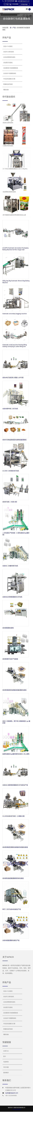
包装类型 (6, 1062)
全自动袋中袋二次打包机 (10, 408)
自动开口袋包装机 (8, 52)
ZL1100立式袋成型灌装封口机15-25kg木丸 (15, 169)
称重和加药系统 (8, 84)
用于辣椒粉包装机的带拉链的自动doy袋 (14, 215)
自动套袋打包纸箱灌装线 (10, 68)
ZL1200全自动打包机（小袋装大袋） (14, 816)
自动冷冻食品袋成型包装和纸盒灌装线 (14, 439)
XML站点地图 (16, 1109)
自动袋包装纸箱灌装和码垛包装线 (13, 878)
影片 (4, 1056)
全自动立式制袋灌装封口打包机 (12, 597)
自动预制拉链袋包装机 (9, 192)
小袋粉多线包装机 (8, 146)
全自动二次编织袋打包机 (10, 566)
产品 (14, 27)
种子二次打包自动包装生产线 (11, 909)
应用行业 (6, 1051)
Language (24, 4)
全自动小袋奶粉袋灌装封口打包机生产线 (15, 785)
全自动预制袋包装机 (9, 57)
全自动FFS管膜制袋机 (9, 73)
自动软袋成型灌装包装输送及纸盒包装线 (15, 847)
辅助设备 (6, 89)
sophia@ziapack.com (23, 1)
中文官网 (15, 4)
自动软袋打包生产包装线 (10, 659)
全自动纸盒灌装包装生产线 (10, 940)
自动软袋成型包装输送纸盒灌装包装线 (14, 690)
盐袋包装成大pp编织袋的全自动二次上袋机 (15, 754)
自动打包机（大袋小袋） (10, 502)
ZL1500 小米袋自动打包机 (10, 471)
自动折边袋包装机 (8, 122)
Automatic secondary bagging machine (14, 313)
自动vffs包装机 (7, 46)
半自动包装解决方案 (9, 79)
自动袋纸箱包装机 (8, 628)
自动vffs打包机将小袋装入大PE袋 (12, 377)
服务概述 (6, 1072)
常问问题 (6, 1067)
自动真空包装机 (8, 62)
